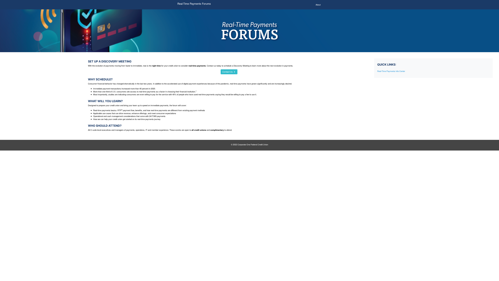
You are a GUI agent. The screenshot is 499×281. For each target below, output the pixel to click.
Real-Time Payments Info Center (391, 71)
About (319, 4)
